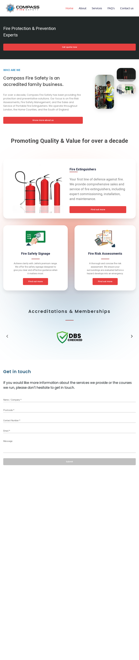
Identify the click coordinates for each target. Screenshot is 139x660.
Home (69, 8)
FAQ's (111, 8)
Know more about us (43, 120)
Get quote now (69, 47)
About (82, 8)
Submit (69, 461)
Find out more (98, 209)
